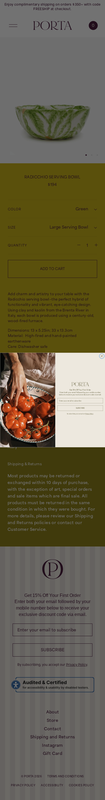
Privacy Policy (89, 414)
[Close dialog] (101, 356)
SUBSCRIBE (80, 408)
